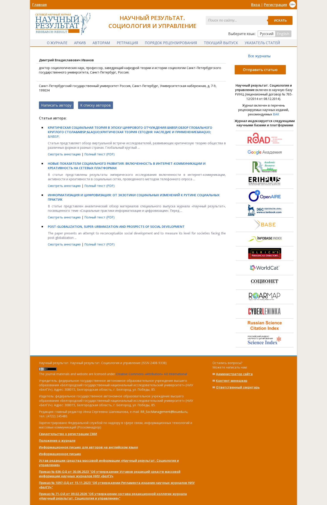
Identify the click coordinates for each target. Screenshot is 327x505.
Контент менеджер (231, 380)
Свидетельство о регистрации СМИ (68, 434)
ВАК (276, 114)
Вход (255, 4)
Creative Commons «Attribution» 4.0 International (151, 374)
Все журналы (259, 55)
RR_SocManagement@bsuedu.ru (163, 412)
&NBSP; (130, 132)
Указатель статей (262, 42)
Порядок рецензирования (171, 42)
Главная (39, 4)
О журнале (57, 42)
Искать (280, 20)
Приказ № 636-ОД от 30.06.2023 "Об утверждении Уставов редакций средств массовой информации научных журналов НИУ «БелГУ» (109, 473)
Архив (80, 42)
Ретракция (127, 42)
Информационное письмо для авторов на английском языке (88, 447)
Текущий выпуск (221, 42)
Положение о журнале (57, 440)
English (283, 33)
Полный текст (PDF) (99, 154)
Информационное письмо (60, 454)
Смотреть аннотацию (65, 154)
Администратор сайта (234, 374)
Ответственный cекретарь (238, 387)
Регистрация (275, 4)
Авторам (101, 42)
